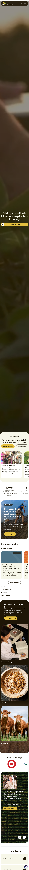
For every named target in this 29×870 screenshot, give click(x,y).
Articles (3, 587)
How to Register (10, 534)
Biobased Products (8, 465)
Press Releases (5, 595)
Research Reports (6, 548)
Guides (3, 702)
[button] (19, 837)
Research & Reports (8, 662)
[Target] (12, 764)
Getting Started (22, 446)
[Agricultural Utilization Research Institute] (8, 3)
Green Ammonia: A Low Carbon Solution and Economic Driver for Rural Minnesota (10, 567)
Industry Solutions (8, 446)
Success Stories (6, 590)
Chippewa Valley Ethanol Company (13, 817)
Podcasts (4, 592)
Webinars (4, 743)
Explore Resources (11, 618)
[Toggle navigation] (25, 3)
